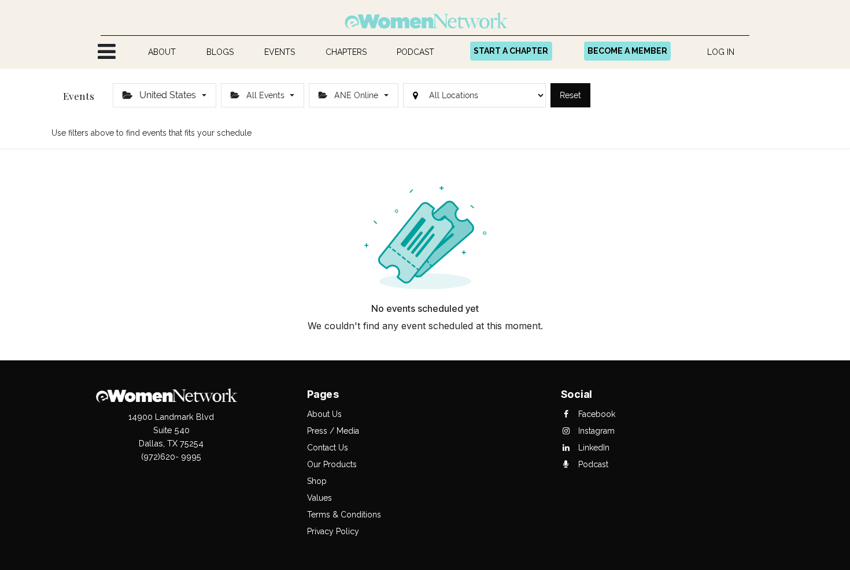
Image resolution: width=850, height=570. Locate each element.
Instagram (595, 430)
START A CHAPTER (511, 50)
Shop (317, 481)
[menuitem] (162, 52)
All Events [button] (265, 95)
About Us (324, 414)
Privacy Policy (333, 531)
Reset (570, 95)
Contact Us (327, 447)
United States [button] (167, 95)
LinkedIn (592, 447)
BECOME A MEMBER (627, 50)
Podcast (592, 464)
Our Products (332, 464)
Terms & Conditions (344, 514)
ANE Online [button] (356, 95)
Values (319, 497)
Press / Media (333, 430)
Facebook (595, 414)
